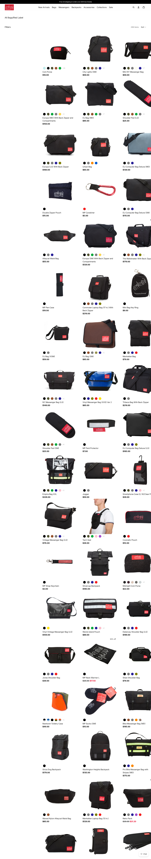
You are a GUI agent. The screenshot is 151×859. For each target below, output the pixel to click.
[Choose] (74, 62)
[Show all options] (64, 68)
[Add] (74, 203)
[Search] (133, 7)
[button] (143, 27)
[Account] (138, 7)
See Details (88, 2)
